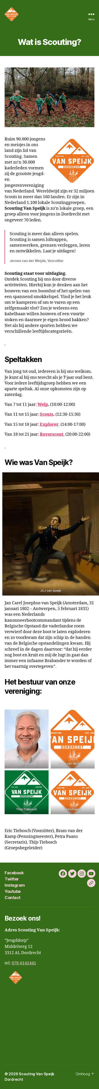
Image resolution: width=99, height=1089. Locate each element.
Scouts (46, 414)
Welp (43, 404)
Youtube (13, 891)
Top (94, 1083)
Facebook (14, 872)
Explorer (49, 424)
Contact (12, 897)
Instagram (15, 885)
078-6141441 (24, 963)
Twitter (12, 879)
